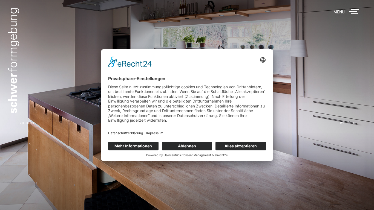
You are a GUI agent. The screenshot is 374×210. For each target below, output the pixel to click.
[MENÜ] (355, 12)
